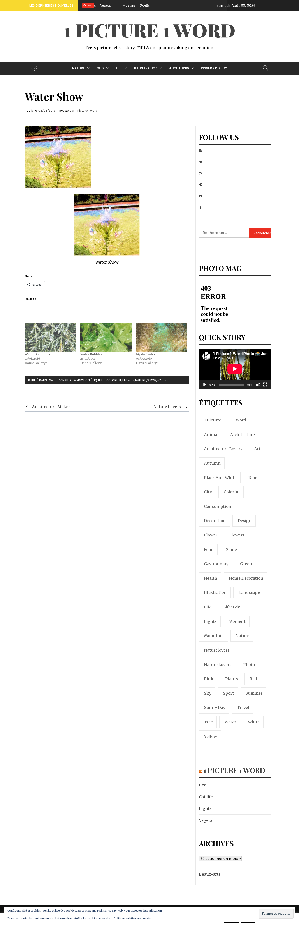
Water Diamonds (37, 354)
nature (140, 380)
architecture (242, 434)
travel (243, 707)
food (209, 549)
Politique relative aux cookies (133, 918)
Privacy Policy (214, 68)
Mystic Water (145, 354)
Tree (208, 721)
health (210, 578)
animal (211, 434)
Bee (202, 785)
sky (207, 693)
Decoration (215, 520)
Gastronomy (216, 563)
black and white (220, 477)
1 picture (212, 420)
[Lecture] (204, 387)
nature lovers (217, 664)
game (231, 549)
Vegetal (206, 820)
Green (246, 563)
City (100, 68)
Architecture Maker (51, 406)
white (254, 721)
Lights (205, 808)
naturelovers (216, 650)
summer (254, 693)
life (207, 606)
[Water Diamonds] (50, 337)
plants (231, 678)
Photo (249, 664)
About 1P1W (179, 68)
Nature (78, 68)
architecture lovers (223, 448)
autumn (212, 463)
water (162, 380)
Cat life (206, 796)
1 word (239, 420)
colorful (113, 380)
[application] (235, 369)
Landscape (249, 592)
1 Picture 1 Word (149, 30)
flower (128, 380)
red (253, 678)
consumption (217, 506)
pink (208, 678)
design (245, 520)
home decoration (246, 578)
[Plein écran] (265, 387)
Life (119, 68)
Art (257, 448)
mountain (214, 635)
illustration (215, 592)
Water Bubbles (91, 354)
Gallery (55, 380)
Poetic (116, 5)
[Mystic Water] (161, 337)
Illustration (146, 68)
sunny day (214, 707)
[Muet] (258, 387)
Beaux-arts (210, 874)
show (151, 380)
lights (210, 621)
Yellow (210, 736)
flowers (236, 535)
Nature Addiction (76, 380)
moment (237, 621)
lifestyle (231, 606)
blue (252, 477)
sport (228, 693)
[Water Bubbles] (106, 337)
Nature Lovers (167, 406)
